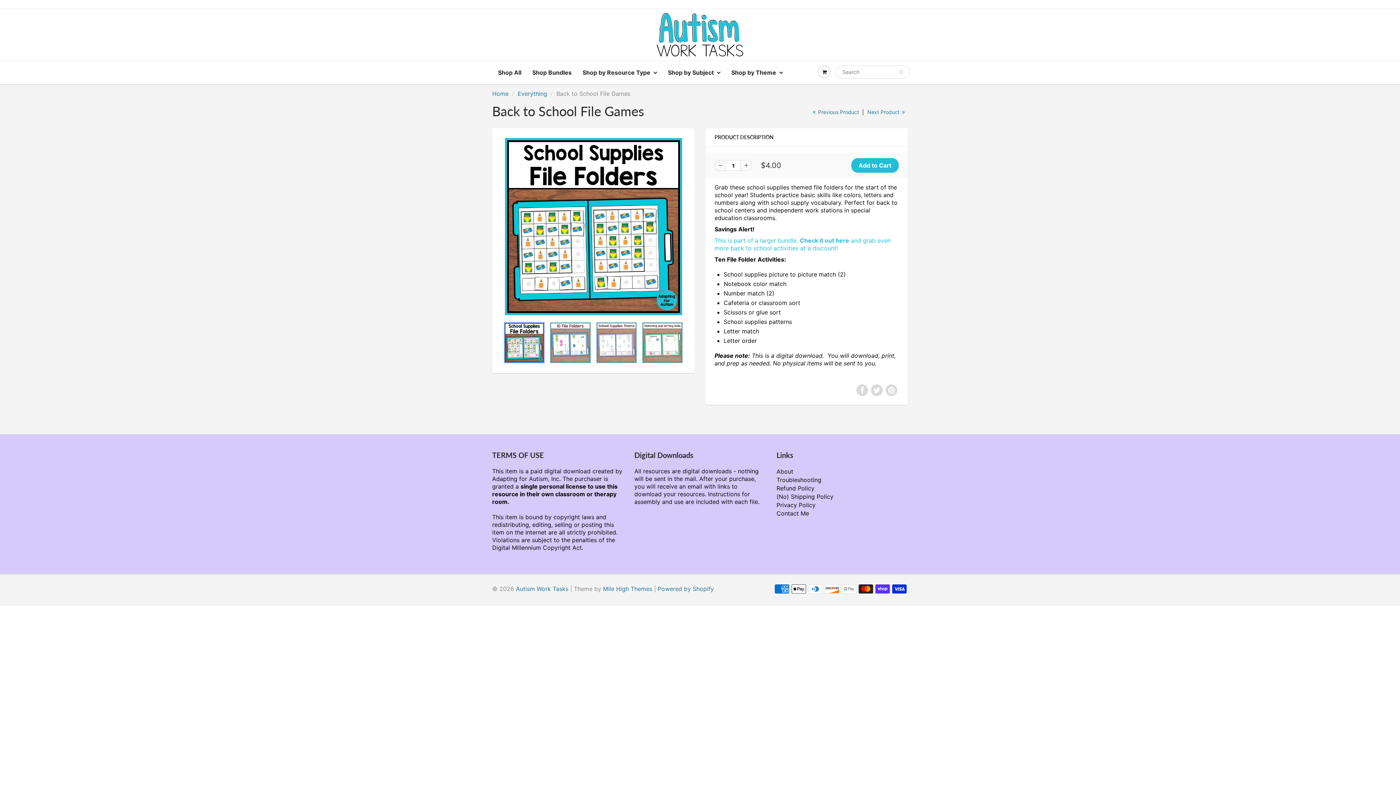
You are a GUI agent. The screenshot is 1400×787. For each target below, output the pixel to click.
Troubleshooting (799, 479)
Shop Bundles (552, 72)
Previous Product (838, 112)
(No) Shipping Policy (805, 496)
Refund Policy (795, 488)
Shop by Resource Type (616, 72)
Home (500, 93)
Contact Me (793, 513)
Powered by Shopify (686, 588)
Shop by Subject (691, 72)
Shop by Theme (753, 72)
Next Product (884, 112)
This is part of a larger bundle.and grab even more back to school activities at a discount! (803, 244)
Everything (532, 93)
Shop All (509, 72)
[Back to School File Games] (593, 227)
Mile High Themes (627, 588)
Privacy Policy (796, 505)
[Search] (901, 72)
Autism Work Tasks (542, 588)
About (785, 471)
